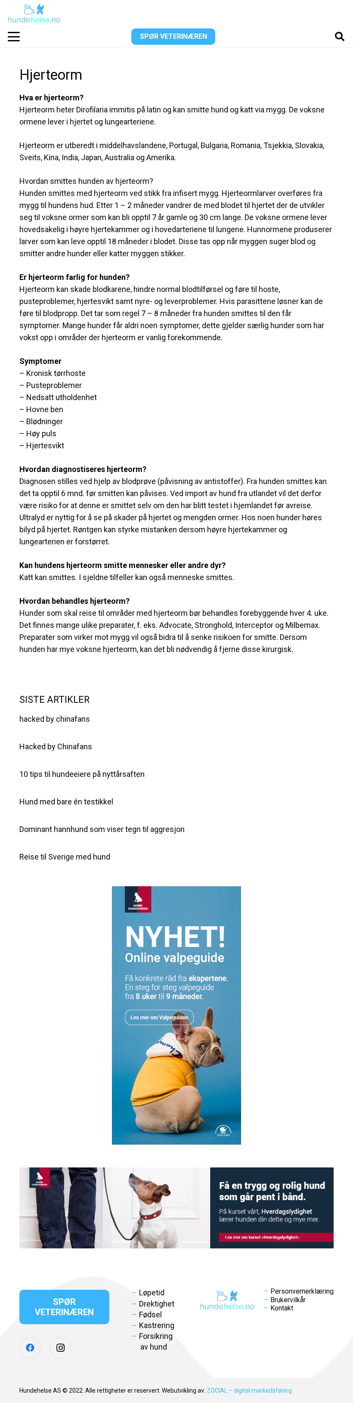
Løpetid (151, 1292)
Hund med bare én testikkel (66, 801)
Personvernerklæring (302, 1291)
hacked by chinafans (54, 718)
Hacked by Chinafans (55, 746)
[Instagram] (60, 1348)
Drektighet (156, 1303)
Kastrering (156, 1325)
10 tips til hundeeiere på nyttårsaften (82, 774)
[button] (14, 37)
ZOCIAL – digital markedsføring (249, 1390)
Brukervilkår (288, 1300)
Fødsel (150, 1314)
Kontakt (281, 1308)
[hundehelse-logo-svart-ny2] (34, 13)
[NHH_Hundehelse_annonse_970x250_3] (176, 1207)
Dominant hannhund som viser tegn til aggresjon (102, 829)
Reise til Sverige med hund (64, 856)
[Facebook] (30, 1348)
